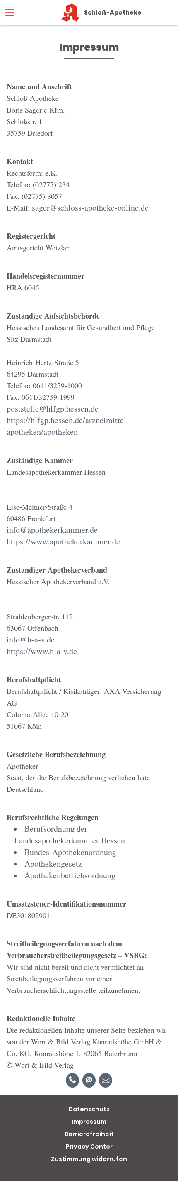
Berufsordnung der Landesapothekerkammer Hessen (69, 834)
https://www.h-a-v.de (42, 651)
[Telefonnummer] (72, 1080)
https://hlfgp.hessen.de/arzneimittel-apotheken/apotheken (68, 425)
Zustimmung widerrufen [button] (89, 1159)
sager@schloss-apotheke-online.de (90, 207)
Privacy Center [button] (89, 1146)
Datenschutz (89, 1109)
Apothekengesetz (53, 863)
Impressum (89, 1121)
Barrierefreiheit (89, 1134)
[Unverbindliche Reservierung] (105, 1080)
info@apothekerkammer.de (52, 529)
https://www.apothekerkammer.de (63, 541)
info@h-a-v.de (31, 639)
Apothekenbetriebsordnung (69, 875)
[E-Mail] (89, 1080)
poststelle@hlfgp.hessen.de (53, 408)
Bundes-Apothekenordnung (70, 852)
